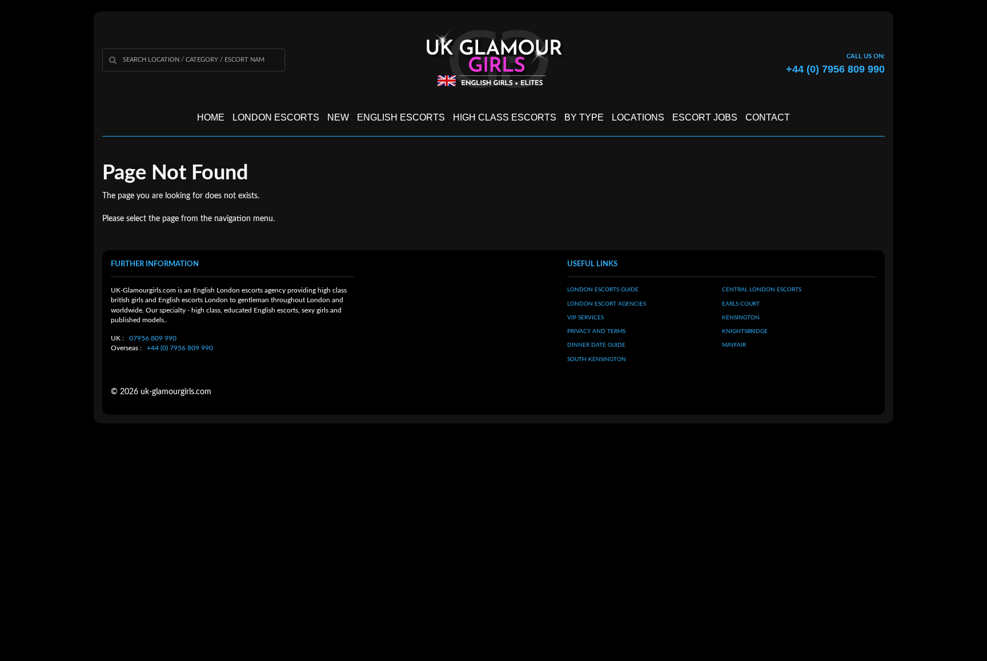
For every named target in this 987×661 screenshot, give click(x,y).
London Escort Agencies (606, 304)
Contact (767, 117)
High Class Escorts (504, 117)
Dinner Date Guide (596, 345)
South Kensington (596, 359)
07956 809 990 (152, 338)
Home (210, 117)
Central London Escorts (761, 290)
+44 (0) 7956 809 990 (180, 347)
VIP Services (585, 318)
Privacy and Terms (596, 331)
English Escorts (401, 117)
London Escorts (275, 117)
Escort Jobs (704, 117)
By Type (584, 117)
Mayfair (734, 345)
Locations (638, 117)
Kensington (741, 318)
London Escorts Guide (603, 290)
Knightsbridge (745, 331)
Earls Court (741, 304)
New (338, 117)
